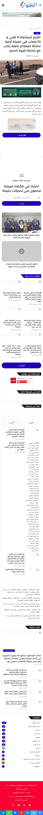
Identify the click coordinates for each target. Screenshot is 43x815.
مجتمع (38, 737)
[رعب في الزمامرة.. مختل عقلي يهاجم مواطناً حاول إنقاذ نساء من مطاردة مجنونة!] (11, 313)
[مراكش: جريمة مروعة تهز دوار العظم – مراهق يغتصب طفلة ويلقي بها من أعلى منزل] (31, 313)
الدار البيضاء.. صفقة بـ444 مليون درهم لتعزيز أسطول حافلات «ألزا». (15, 692)
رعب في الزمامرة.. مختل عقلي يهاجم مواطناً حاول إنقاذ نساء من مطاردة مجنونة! (12, 323)
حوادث (30, 28)
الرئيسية (36, 28)
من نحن (10, 796)
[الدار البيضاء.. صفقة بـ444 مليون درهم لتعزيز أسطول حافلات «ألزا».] (35, 695)
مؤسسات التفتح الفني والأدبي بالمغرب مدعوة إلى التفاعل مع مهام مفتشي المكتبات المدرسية (14, 433)
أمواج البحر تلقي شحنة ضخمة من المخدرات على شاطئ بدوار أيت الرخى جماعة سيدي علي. (14, 446)
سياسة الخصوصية (18, 792)
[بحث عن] (40, 5)
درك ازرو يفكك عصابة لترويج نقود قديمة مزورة (15, 570)
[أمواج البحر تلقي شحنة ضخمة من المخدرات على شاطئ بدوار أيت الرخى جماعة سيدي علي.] (32, 497)
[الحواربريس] (28, 5)
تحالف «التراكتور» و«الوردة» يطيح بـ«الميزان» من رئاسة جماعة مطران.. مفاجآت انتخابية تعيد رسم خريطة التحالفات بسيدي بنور (21, 592)
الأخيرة (11, 423)
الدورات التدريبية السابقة (31, 759)
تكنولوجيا (37, 766)
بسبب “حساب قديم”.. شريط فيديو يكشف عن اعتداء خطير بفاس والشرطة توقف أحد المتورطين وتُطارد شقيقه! (11, 350)
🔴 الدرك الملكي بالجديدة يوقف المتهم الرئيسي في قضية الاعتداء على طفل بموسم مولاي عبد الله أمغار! (32, 297)
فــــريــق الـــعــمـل (21, 800)
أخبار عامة (36, 744)
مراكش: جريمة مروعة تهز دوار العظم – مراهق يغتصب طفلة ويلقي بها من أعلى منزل (32, 323)
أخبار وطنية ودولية (34, 726)
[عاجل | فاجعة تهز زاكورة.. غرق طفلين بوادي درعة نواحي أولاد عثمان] (35, 705)
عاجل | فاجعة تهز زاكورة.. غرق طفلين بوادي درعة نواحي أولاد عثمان (16, 704)
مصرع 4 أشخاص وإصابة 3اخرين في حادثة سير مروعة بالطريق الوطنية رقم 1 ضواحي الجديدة (15, 683)
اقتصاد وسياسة (35, 752)
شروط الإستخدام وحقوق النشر (25, 796)
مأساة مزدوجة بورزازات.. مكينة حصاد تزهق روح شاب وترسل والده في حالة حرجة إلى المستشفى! (32, 349)
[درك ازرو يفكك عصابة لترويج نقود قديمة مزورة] (32, 572)
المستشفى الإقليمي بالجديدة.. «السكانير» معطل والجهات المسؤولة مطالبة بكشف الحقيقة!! (15, 672)
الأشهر (31, 423)
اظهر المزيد (22, 135)
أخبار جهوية (36, 723)
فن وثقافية (36, 741)
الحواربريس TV (34, 763)
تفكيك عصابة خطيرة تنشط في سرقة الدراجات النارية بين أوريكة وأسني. (12, 295)
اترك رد (21, 365)
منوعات (37, 755)
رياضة (38, 748)
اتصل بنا (28, 792)
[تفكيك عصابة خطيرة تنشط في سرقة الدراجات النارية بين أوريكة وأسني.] (11, 285)
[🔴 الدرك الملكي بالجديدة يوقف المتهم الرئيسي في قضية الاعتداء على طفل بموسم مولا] (31, 285)
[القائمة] (3, 5)
